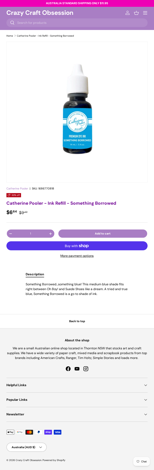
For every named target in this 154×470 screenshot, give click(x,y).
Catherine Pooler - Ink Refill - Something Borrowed (45, 35)
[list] (77, 112)
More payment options (77, 256)
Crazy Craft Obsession (29, 460)
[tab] (35, 274)
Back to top (77, 321)
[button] (136, 12)
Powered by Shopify (54, 460)
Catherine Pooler (17, 188)
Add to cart (102, 233)
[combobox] (77, 22)
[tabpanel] (77, 289)
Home (9, 35)
